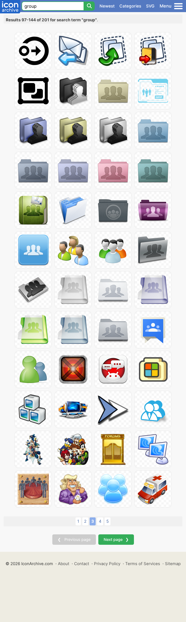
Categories (130, 6)
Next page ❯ (116, 539)
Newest (107, 6)
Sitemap (173, 563)
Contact (81, 563)
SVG (150, 6)
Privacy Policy (107, 563)
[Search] (89, 6)
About (63, 563)
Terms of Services (142, 563)
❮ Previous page (74, 539)
